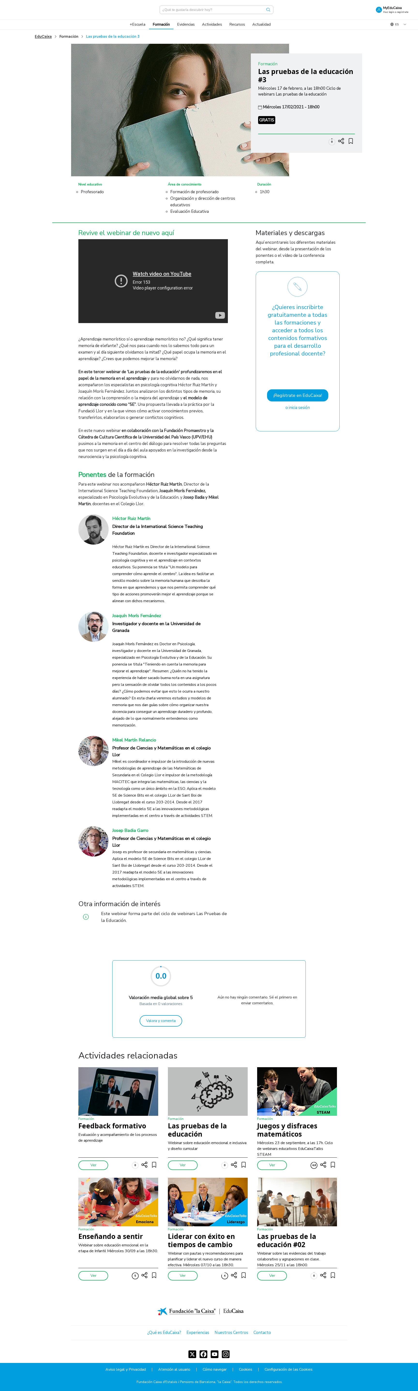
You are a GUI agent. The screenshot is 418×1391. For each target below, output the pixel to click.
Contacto (262, 1332)
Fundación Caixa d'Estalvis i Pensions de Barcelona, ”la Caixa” (184, 1382)
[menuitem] (137, 24)
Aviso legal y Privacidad (125, 1369)
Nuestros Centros (231, 1332)
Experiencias (198, 1332)
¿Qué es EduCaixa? (164, 1332)
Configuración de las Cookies (289, 1369)
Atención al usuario (174, 1369)
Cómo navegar (215, 1369)
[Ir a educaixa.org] (34, 10)
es (397, 24)
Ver (93, 1165)
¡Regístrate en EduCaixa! (297, 395)
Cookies (245, 1369)
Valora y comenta (161, 1020)
